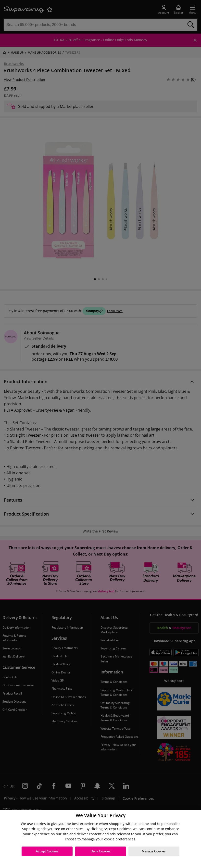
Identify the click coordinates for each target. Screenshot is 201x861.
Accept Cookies (47, 851)
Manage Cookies (154, 851)
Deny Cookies (101, 851)
